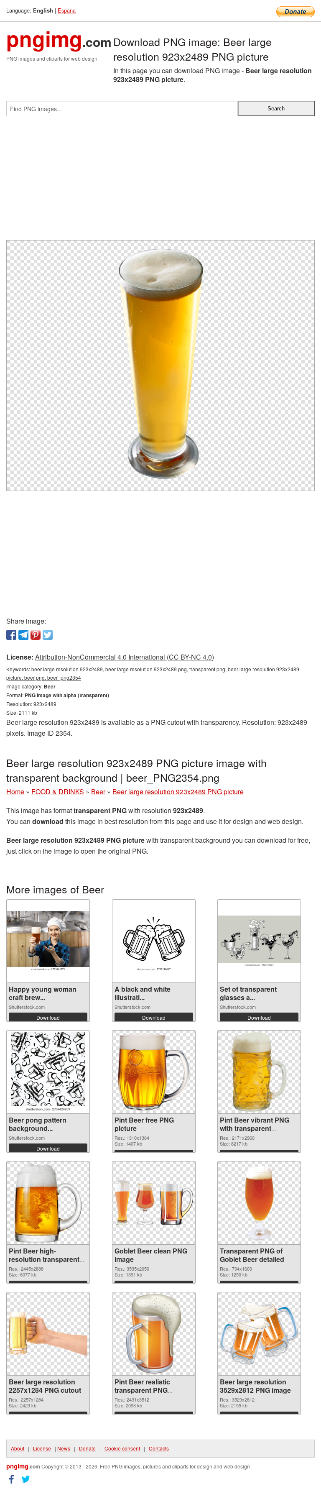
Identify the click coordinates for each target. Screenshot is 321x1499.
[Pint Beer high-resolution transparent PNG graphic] (48, 1203)
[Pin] (36, 635)
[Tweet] (48, 635)
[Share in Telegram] (23, 635)
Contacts (159, 1448)
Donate (87, 1448)
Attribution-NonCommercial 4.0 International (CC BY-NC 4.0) (124, 657)
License (42, 1448)
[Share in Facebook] (11, 635)
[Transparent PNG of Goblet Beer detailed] (259, 1203)
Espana (67, 10)
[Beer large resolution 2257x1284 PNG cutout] (48, 1334)
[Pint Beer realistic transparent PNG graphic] (153, 1334)
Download (48, 1017)
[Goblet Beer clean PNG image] (154, 1202)
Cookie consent (122, 1448)
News (63, 1448)
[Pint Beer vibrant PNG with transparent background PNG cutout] (259, 1072)
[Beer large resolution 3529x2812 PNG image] (259, 1333)
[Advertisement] (160, 181)
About (17, 1448)
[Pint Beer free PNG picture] (153, 1072)
